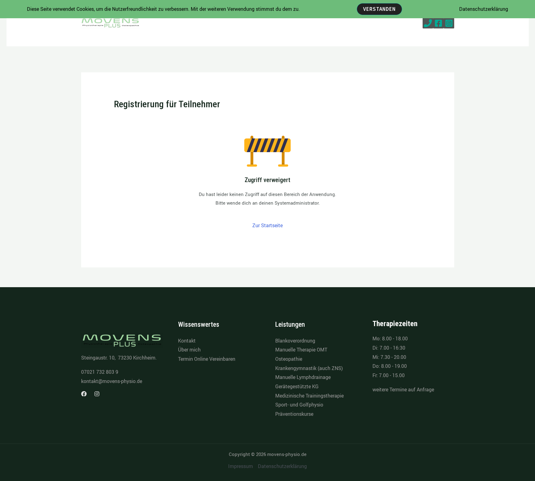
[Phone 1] (428, 23)
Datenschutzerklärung (282, 466)
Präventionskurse (294, 414)
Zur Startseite (267, 225)
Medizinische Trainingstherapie (309, 395)
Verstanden (379, 9)
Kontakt (187, 340)
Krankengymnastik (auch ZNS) (309, 368)
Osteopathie (288, 358)
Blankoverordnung (295, 340)
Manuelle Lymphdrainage (303, 377)
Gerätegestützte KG (297, 386)
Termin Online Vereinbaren (206, 358)
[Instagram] (449, 23)
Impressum (240, 466)
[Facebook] (438, 23)
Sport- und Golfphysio (299, 404)
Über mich (189, 349)
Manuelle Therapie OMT (301, 349)
